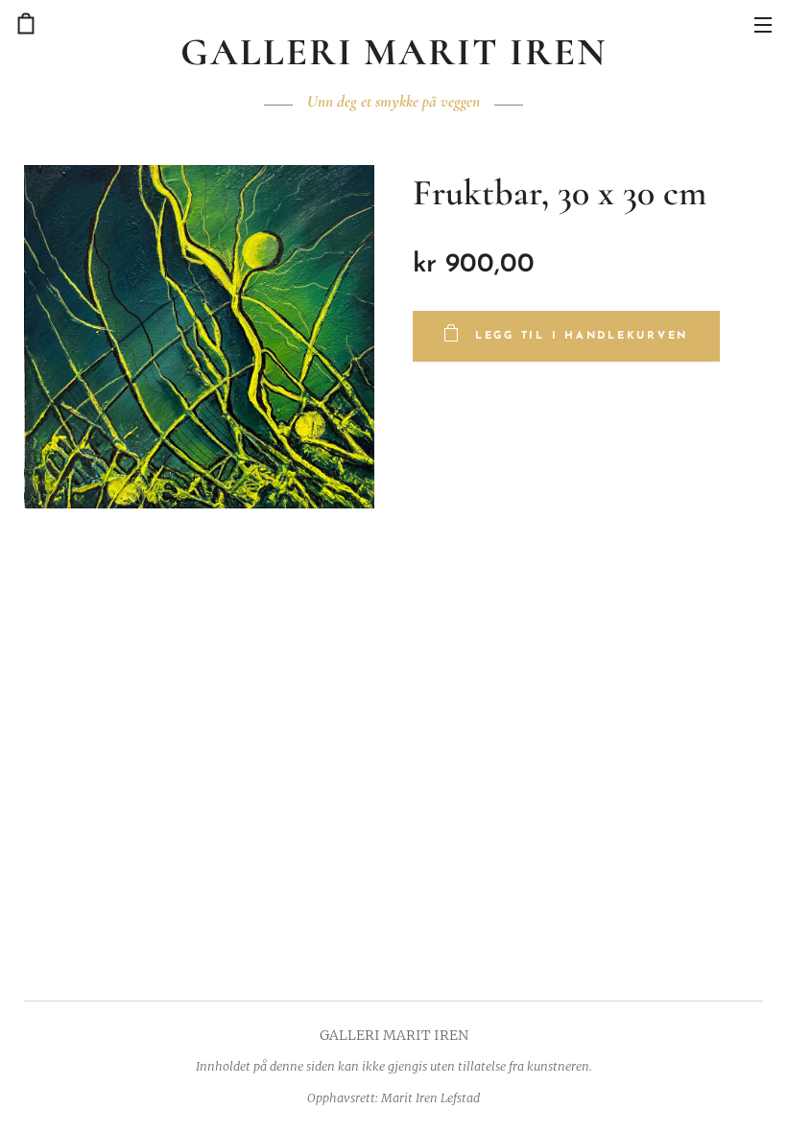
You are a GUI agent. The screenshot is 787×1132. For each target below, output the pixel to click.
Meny (763, 24)
